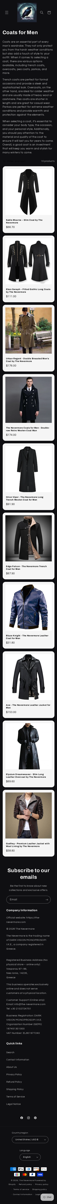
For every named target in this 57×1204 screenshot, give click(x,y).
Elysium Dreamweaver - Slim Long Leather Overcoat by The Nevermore (26, 775)
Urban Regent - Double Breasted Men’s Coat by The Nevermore (27, 359)
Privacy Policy (14, 1074)
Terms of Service (15, 1097)
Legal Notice (13, 1104)
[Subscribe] (47, 899)
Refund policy (25, 1184)
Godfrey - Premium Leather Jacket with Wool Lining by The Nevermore (28, 844)
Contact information (22, 1194)
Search (10, 1052)
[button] (6, 12)
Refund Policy (14, 1082)
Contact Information (17, 1060)
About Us (11, 1067)
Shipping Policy (14, 1089)
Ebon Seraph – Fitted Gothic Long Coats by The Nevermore (28, 290)
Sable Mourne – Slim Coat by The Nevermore (24, 221)
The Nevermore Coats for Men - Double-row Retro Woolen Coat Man (27, 429)
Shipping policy (39, 1189)
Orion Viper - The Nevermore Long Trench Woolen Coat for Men (24, 498)
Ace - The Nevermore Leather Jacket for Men (28, 706)
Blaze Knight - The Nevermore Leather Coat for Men (27, 636)
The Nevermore (26, 1180)
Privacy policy (41, 1184)
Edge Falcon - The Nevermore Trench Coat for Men (26, 567)
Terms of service (21, 1189)
